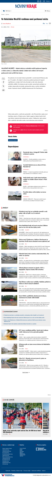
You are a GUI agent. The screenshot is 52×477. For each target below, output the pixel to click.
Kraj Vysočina (5, 452)
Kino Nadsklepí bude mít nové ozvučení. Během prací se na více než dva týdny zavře (24, 317)
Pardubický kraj (6, 459)
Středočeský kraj (6, 462)
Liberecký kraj (5, 455)
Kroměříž (27, 229)
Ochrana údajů (26, 470)
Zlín (26, 272)
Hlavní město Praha (7, 448)
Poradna (22, 451)
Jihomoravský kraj (6, 451)
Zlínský (12, 27)
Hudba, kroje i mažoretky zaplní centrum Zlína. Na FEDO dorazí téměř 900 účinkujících (22, 431)
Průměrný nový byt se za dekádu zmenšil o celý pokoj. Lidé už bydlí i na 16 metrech (24, 315)
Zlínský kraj (5, 464)
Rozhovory (22, 453)
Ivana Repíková (7, 23)
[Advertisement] (28, 100)
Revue (21, 452)
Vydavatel (8, 470)
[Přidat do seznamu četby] (50, 23)
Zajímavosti (22, 454)
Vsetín (26, 258)
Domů (2, 14)
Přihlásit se (48, 1)
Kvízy (21, 450)
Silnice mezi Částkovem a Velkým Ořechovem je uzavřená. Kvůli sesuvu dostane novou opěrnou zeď (25, 320)
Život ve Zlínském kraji (31, 125)
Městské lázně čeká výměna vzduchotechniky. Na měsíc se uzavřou (20, 323)
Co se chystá (9, 400)
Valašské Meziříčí (13, 140)
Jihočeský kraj (5, 449)
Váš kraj (8, 11)
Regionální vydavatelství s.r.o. (44, 475)
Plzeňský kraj (5, 461)
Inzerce (43, 470)
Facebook (38, 1)
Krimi (21, 449)
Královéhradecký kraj (7, 454)
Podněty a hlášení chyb (16, 470)
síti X (22, 129)
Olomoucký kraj (6, 458)
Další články (25, 372)
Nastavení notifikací (36, 470)
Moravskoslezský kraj (7, 457)
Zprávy (7, 14)
